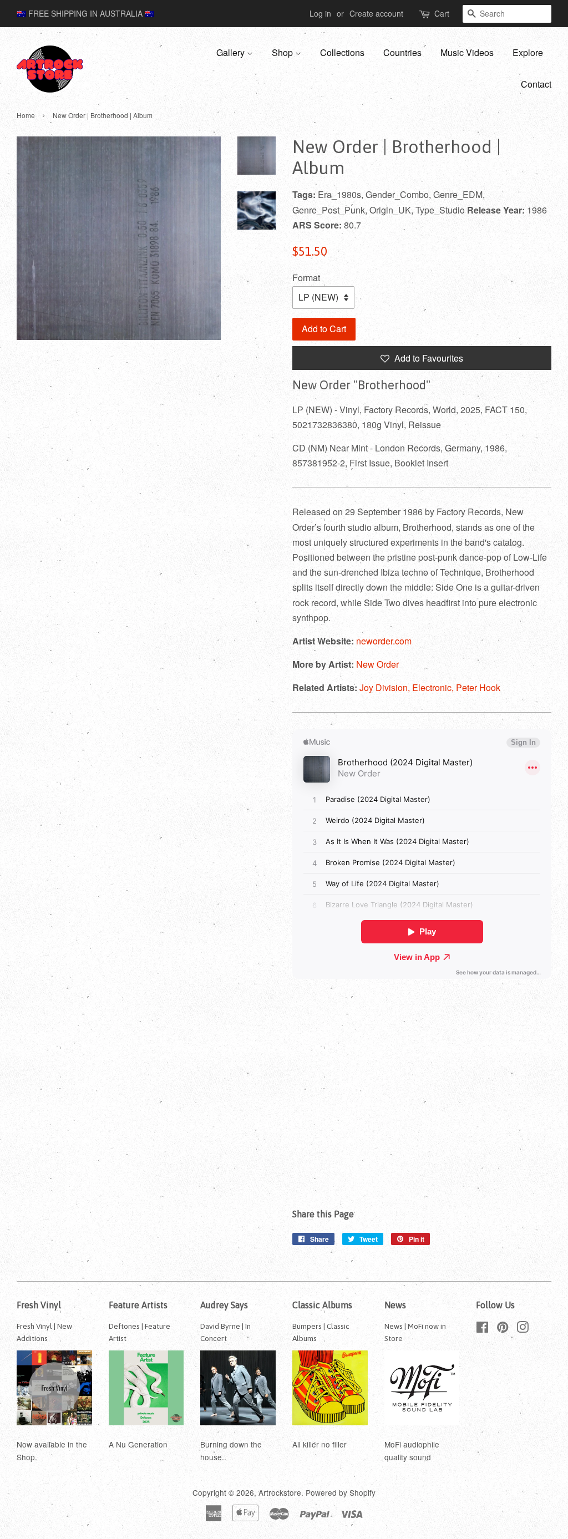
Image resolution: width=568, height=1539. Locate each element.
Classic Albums (322, 1305)
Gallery (231, 52)
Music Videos (467, 52)
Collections (342, 52)
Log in (320, 13)
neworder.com (384, 640)
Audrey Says (224, 1305)
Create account (376, 13)
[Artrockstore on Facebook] (482, 1328)
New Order (377, 664)
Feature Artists (138, 1305)
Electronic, (434, 687)
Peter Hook (478, 687)
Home (26, 115)
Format (306, 277)
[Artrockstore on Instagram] (522, 1328)
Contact (536, 84)
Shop (283, 52)
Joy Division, (385, 687)
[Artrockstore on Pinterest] (502, 1328)
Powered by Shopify (341, 1492)
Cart (441, 13)
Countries (402, 52)
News (395, 1305)
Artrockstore (279, 1492)
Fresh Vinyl (39, 1305)
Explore (528, 52)
